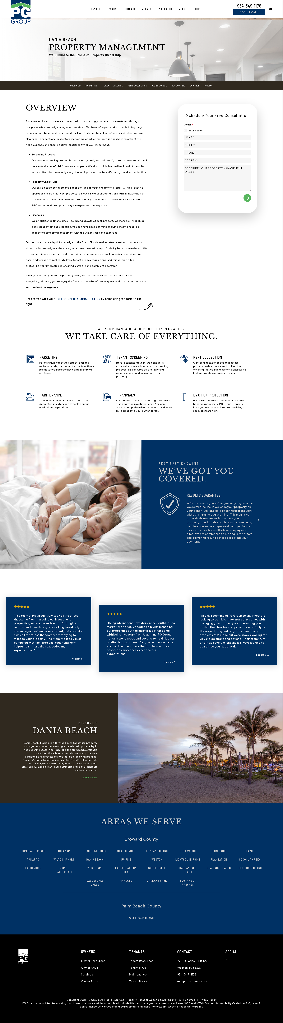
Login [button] (197, 8)
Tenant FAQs (137, 956)
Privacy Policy (208, 988)
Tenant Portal (138, 969)
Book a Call (249, 12)
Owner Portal (90, 969)
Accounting (178, 85)
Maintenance (159, 85)
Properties (165, 8)
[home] (21, 8)
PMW (178, 988)
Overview (75, 85)
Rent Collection (137, 85)
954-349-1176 (249, 5)
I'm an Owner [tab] (195, 130)
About (182, 8)
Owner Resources (93, 949)
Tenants (130, 8)
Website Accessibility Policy (185, 995)
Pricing (208, 85)
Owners (112, 8)
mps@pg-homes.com (192, 969)
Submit (247, 198)
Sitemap (190, 988)
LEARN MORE (89, 765)
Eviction (195, 85)
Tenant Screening (112, 85)
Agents (146, 8)
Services (95, 8)
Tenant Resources (141, 949)
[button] (268, 8)
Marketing (91, 85)
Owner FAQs (89, 956)
